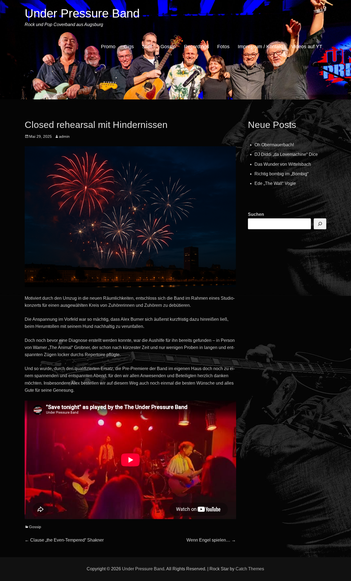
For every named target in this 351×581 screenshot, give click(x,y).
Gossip (168, 46)
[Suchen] (320, 223)
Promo (108, 46)
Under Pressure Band (82, 13)
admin (64, 136)
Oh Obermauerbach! (274, 144)
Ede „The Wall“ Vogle (275, 183)
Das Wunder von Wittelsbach (282, 164)
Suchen (256, 214)
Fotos (223, 46)
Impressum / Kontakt (260, 46)
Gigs (129, 46)
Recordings (196, 46)
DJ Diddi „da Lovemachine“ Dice (286, 154)
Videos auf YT (306, 46)
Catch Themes (250, 568)
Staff (147, 46)
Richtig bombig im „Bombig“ (281, 173)
